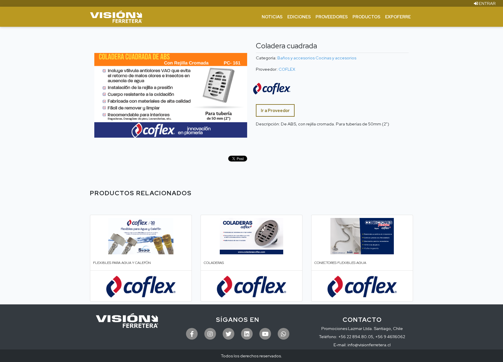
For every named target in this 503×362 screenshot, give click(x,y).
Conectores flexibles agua (340, 262)
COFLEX (287, 69)
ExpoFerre (398, 16)
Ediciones (299, 16)
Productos (366, 16)
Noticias (272, 16)
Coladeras (214, 262)
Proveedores (332, 16)
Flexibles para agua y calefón (122, 262)
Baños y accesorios (296, 58)
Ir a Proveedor (275, 110)
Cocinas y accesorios (336, 58)
